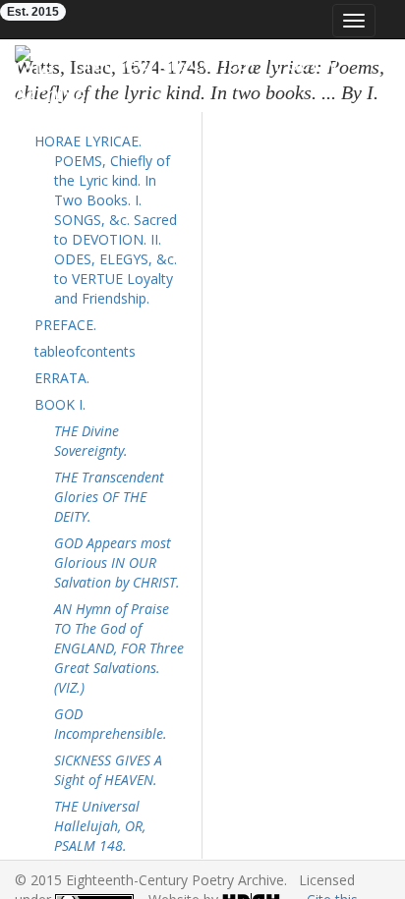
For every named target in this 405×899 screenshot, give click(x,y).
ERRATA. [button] (61, 377)
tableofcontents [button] (85, 351)
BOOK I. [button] (60, 404)
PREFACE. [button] (65, 324)
